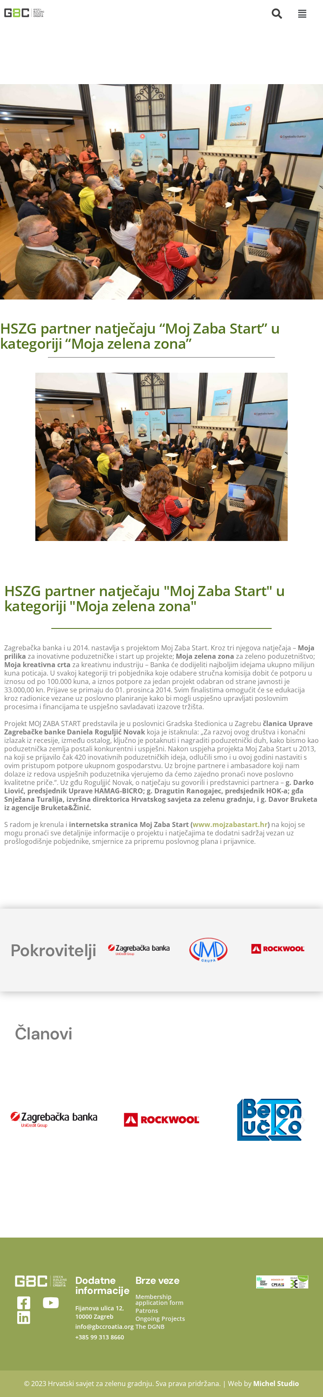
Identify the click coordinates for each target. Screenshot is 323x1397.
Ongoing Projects (160, 1319)
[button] (302, 13)
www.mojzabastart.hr (230, 824)
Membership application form (159, 1300)
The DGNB (149, 1327)
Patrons (146, 1311)
